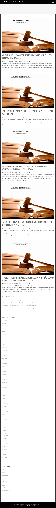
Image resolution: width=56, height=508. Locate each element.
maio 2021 (4, 342)
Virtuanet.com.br (28, 504)
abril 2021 (4, 344)
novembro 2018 (5, 411)
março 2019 (4, 401)
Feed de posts (5, 487)
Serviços (3, 472)
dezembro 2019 (5, 382)
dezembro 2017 (5, 441)
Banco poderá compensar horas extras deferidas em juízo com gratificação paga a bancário (21, 308)
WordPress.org (5, 493)
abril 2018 (4, 430)
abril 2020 (4, 374)
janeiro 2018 (4, 438)
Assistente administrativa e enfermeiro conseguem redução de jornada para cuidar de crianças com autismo (24, 300)
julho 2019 (4, 390)
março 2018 (4, 433)
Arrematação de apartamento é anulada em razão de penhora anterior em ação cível (19, 305)
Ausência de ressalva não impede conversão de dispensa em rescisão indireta (18, 302)
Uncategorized (5, 475)
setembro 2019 (5, 387)
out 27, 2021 (5, 61)
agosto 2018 (4, 419)
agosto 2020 (4, 363)
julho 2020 (4, 366)
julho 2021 (4, 336)
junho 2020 (4, 369)
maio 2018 (4, 427)
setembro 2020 (5, 361)
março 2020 (4, 377)
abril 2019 (4, 398)
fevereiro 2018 (5, 435)
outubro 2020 (4, 358)
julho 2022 (4, 328)
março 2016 (4, 457)
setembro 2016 (5, 449)
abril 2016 (4, 454)
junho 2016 (4, 451)
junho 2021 (4, 339)
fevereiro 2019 (5, 403)
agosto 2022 (4, 326)
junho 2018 (4, 425)
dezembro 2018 (5, 409)
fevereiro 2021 (5, 350)
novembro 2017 (5, 443)
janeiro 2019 (4, 406)
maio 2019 (4, 395)
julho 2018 (4, 422)
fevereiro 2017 (5, 446)
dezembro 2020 (5, 352)
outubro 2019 (4, 385)
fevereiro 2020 (5, 379)
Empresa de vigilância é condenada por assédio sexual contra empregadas (17, 310)
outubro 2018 (4, 414)
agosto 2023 (4, 323)
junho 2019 (4, 393)
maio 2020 (4, 371)
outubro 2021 (4, 334)
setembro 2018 (5, 417)
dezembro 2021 (5, 331)
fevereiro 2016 (5, 460)
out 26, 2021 (5, 117)
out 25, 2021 (5, 172)
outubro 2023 (4, 320)
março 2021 (4, 347)
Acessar (3, 485)
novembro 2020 (5, 355)
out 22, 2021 (5, 283)
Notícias (26, 61)
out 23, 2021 (5, 228)
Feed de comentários (6, 490)
